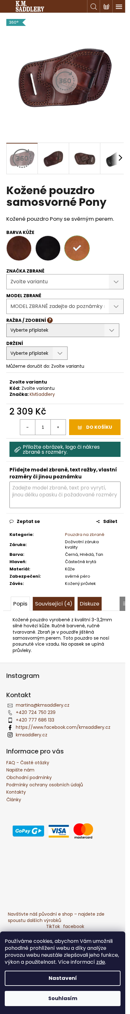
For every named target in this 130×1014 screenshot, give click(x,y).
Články (13, 799)
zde (100, 962)
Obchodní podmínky (29, 777)
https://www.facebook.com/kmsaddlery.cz (63, 727)
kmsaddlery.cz (31, 735)
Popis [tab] (20, 603)
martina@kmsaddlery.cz (42, 705)
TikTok (53, 926)
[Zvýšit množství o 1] (58, 427)
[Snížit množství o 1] (27, 427)
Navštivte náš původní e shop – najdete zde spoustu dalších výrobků (56, 917)
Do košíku (99, 427)
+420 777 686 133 (35, 720)
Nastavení (63, 978)
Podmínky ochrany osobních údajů (44, 785)
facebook (73, 926)
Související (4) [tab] (53, 603)
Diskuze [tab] (89, 603)
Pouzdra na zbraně (84, 535)
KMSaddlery (42, 394)
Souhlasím (62, 998)
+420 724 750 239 (36, 712)
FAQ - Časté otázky (27, 762)
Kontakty (16, 792)
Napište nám (20, 770)
